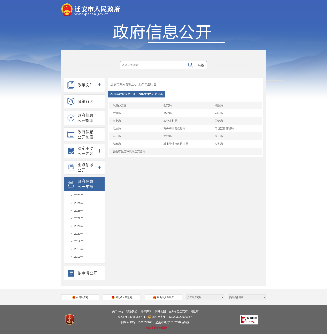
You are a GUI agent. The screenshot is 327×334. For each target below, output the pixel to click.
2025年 (78, 195)
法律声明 (146, 311)
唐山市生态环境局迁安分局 (129, 151)
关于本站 (117, 311)
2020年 (78, 233)
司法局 (117, 128)
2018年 (78, 249)
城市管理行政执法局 (176, 143)
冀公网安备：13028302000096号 (172, 316)
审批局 (117, 120)
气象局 (117, 143)
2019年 (78, 241)
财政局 (168, 113)
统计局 (219, 136)
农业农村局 (170, 120)
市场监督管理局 (224, 128)
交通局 (117, 113)
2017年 (78, 256)
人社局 (219, 113)
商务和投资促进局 (174, 128)
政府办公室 (119, 105)
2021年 (78, 226)
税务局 (219, 143)
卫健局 (219, 120)
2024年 (78, 203)
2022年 (78, 218)
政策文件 (85, 85)
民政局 (219, 105)
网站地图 (160, 311)
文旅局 (168, 136)
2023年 (78, 210)
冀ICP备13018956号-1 (131, 316)
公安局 (168, 105)
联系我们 (131, 311)
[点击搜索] (190, 65)
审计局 (117, 136)
